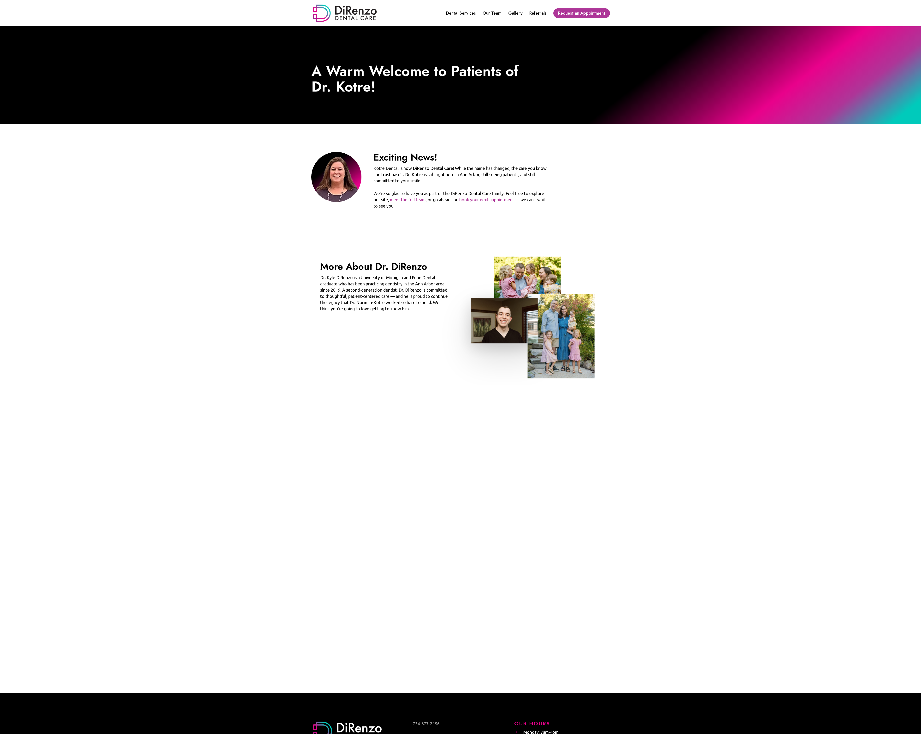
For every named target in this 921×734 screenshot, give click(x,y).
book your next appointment (486, 199)
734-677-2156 (426, 723)
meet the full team (408, 199)
